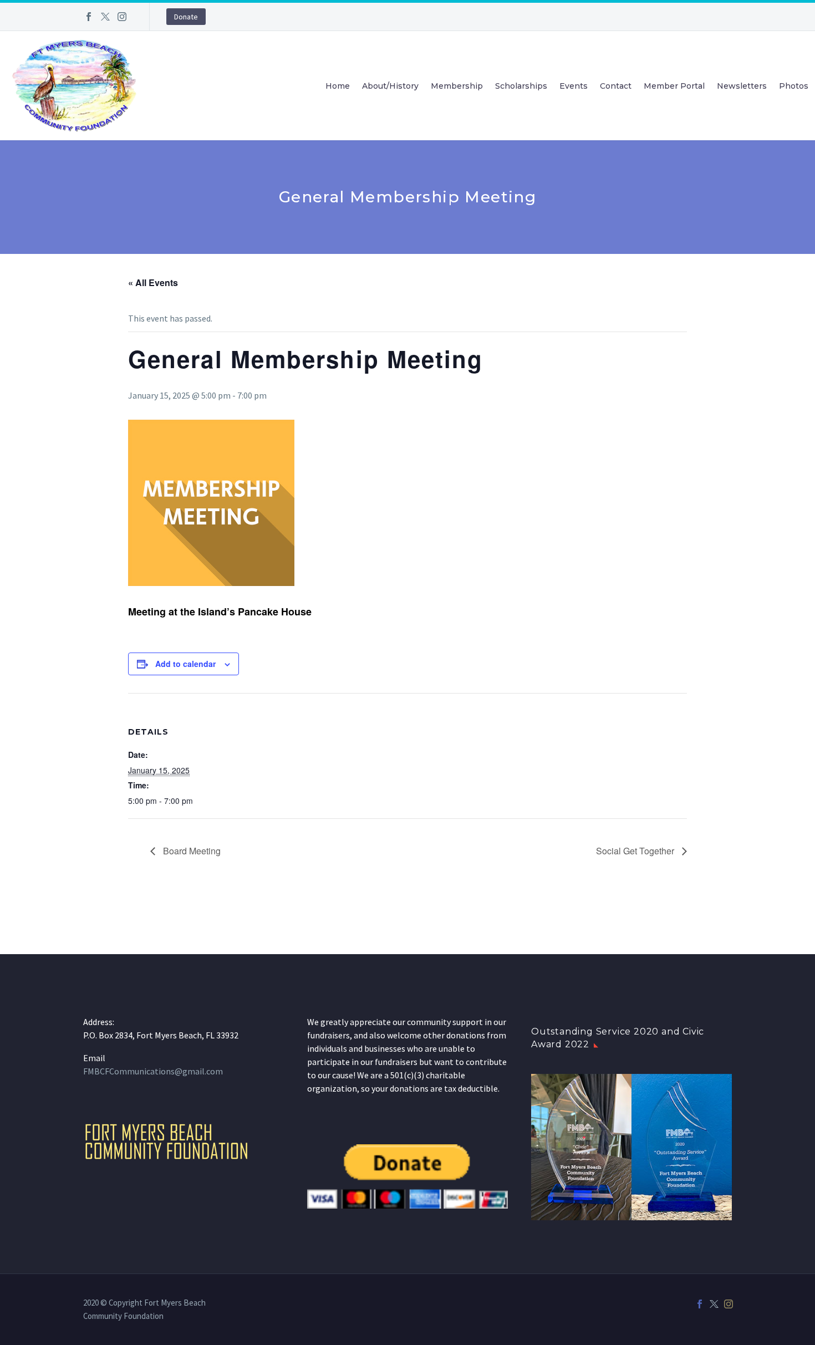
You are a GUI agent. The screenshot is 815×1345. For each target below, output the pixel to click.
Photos (793, 86)
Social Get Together (636, 850)
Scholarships (521, 86)
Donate (186, 17)
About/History (390, 86)
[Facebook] (88, 16)
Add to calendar (185, 663)
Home (337, 86)
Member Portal (674, 86)
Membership (457, 86)
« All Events (153, 282)
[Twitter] (105, 16)
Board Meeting (191, 850)
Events (573, 86)
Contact (615, 86)
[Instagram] (122, 16)
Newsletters (742, 86)
